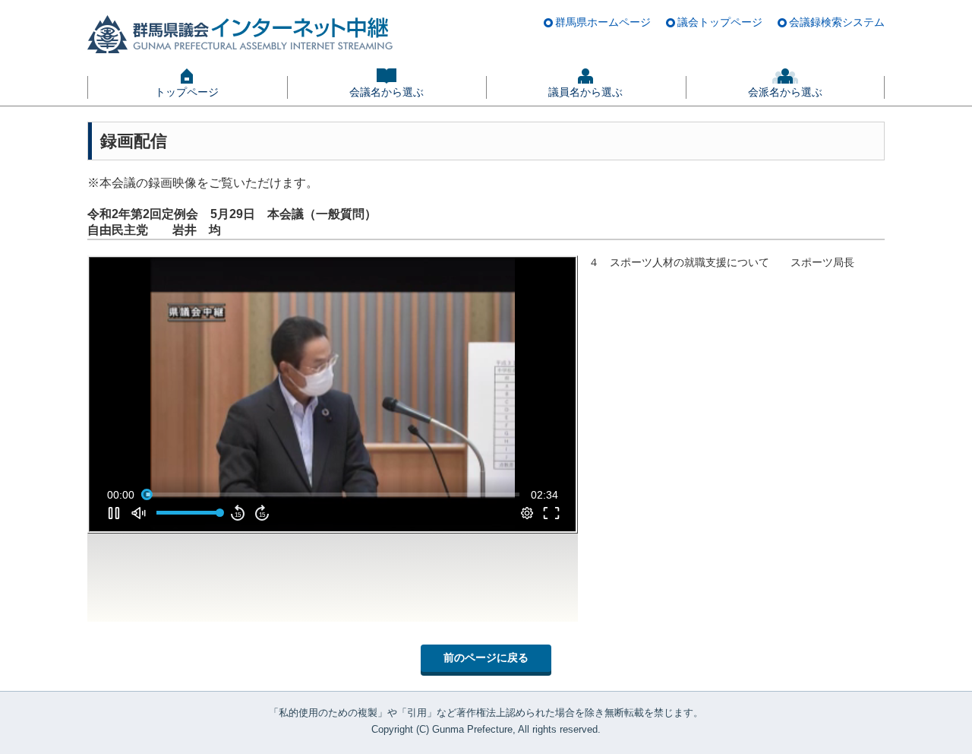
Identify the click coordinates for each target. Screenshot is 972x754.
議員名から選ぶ (585, 92)
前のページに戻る (486, 657)
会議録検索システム (837, 22)
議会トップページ (719, 22)
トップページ (187, 92)
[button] (336, 397)
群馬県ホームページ (603, 22)
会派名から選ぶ (785, 92)
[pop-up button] (527, 513)
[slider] (332, 495)
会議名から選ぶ (386, 92)
